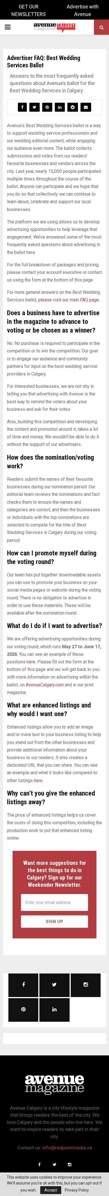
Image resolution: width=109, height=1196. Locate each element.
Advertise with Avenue (83, 10)
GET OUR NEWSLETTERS (28, 10)
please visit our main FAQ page (68, 300)
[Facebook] (39, 1164)
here (31, 662)
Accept (50, 1190)
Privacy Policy (77, 1190)
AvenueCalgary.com (45, 685)
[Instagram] (69, 1164)
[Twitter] (54, 1164)
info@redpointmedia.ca (67, 1148)
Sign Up (54, 921)
